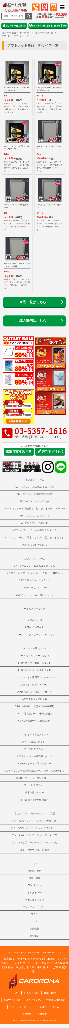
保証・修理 (34, 878)
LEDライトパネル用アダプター (34, 763)
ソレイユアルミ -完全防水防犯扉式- (34, 494)
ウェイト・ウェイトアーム (34, 684)
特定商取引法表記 (34, 899)
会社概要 (34, 936)
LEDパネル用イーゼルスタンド (34, 670)
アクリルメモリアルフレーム (34, 587)
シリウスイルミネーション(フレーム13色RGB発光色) (34, 573)
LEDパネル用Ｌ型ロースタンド (34, 663)
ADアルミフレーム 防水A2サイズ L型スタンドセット (34, 537)
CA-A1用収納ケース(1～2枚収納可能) (34, 706)
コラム (34, 921)
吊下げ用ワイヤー (34, 792)
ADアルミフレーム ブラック (34, 501)
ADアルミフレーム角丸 (34, 544)
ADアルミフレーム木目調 (34, 523)
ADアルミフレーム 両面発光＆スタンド (34, 530)
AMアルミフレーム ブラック (35, 515)
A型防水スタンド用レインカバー (34, 691)
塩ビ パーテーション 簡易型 (34, 849)
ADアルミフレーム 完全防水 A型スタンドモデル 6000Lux (34, 508)
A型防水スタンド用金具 (34, 699)
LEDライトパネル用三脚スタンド (34, 756)
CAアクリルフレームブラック (34, 580)
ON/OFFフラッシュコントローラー (34, 778)
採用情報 (34, 928)
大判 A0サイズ (34, 620)
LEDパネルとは (34, 885)
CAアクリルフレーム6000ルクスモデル (34, 565)
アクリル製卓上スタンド (34, 742)
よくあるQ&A (34, 892)
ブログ (34, 914)
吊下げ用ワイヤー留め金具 (34, 799)
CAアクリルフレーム (35, 558)
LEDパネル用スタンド (34, 648)
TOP (34, 863)
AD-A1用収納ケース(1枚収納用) (34, 720)
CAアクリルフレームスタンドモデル (34, 594)
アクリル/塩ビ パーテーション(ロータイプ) (34, 835)
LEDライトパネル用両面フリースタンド (35, 677)
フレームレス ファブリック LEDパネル (34, 634)
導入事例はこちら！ (34, 320)
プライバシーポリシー (34, 907)
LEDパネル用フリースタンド (34, 655)
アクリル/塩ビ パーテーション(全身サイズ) (34, 820)
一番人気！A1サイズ (34, 608)
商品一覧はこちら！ (34, 302)
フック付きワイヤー (34, 749)
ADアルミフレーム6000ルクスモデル (34, 487)
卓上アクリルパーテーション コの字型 (34, 813)
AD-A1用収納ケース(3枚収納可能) (34, 713)
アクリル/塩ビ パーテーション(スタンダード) (34, 828)
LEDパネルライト (34, 627)
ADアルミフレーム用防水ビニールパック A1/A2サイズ (34, 770)
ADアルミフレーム (34, 479)
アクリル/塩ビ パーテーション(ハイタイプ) (34, 842)
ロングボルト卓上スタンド (34, 734)
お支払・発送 (34, 870)
